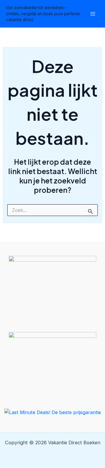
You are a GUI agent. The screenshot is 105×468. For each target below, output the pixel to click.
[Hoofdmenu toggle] (92, 14)
